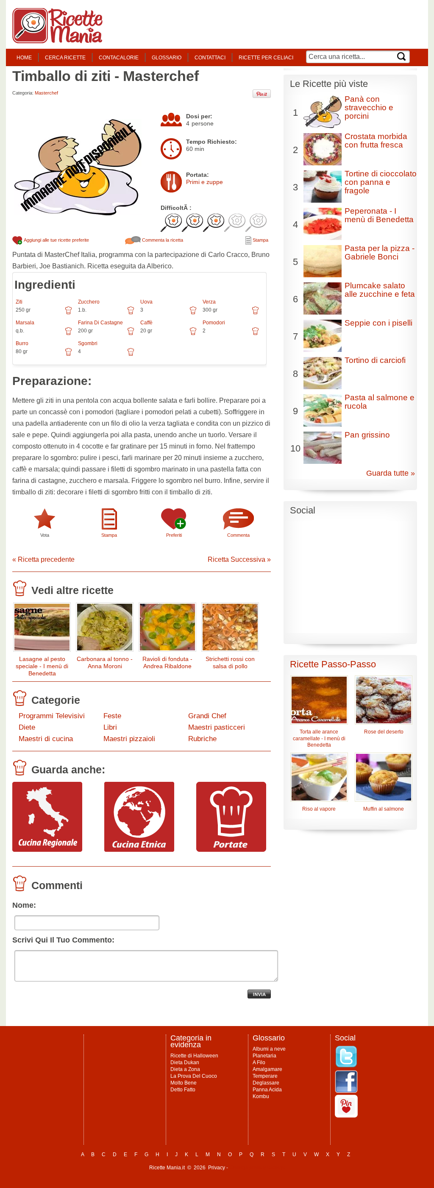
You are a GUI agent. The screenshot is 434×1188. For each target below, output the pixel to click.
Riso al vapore (319, 809)
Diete (27, 727)
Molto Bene (183, 1083)
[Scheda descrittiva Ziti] (68, 313)
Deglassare (266, 1083)
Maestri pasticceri (216, 727)
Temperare (265, 1076)
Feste (112, 715)
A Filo (259, 1062)
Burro (22, 343)
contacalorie (119, 58)
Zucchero (89, 302)
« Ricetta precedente (43, 559)
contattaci (210, 58)
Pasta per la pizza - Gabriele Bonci (380, 252)
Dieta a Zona (185, 1069)
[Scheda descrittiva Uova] (193, 313)
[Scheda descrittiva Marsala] (68, 334)
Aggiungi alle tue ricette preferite (56, 240)
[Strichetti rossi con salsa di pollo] (230, 628)
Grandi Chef (207, 715)
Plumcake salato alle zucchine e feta (380, 289)
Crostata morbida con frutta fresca (376, 140)
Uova (146, 302)
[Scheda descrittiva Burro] (68, 355)
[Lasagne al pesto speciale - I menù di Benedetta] (42, 628)
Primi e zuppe (204, 181)
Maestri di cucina (46, 738)
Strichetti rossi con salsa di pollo (230, 662)
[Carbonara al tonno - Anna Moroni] (104, 628)
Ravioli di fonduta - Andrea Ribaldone (167, 662)
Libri (110, 727)
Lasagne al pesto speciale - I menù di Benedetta (42, 666)
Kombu (261, 1096)
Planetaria (264, 1056)
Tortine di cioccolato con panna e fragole (381, 182)
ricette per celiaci (266, 58)
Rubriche (202, 738)
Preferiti (174, 535)
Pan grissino (367, 434)
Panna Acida (267, 1090)
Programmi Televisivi (52, 715)
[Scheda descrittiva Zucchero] (131, 313)
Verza (209, 302)
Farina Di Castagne (100, 323)
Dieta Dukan (184, 1062)
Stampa (259, 240)
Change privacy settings (257, 1168)
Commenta (238, 535)
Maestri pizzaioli (129, 738)
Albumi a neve (269, 1049)
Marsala (25, 323)
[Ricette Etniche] (139, 849)
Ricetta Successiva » (239, 559)
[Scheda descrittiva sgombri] (131, 355)
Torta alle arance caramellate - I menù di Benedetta (319, 738)
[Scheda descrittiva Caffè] (193, 334)
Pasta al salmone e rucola (380, 401)
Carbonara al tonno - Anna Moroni (105, 662)
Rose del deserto (383, 732)
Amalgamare (267, 1069)
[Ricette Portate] (231, 849)
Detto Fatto (182, 1090)
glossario (166, 58)
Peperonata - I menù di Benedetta (379, 215)
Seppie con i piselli (378, 322)
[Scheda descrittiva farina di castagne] (131, 334)
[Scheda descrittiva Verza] (255, 313)
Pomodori (214, 323)
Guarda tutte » (390, 473)
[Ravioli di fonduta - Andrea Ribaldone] (167, 628)
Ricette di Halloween (194, 1056)
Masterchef (46, 92)
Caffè (146, 323)
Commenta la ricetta (162, 240)
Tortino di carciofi (375, 360)
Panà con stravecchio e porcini (369, 107)
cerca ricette (65, 58)
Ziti (19, 302)
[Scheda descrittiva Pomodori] (255, 334)
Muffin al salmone (383, 809)
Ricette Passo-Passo (333, 664)
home (24, 58)
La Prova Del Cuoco (193, 1076)
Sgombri (87, 343)
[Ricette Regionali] (47, 849)
